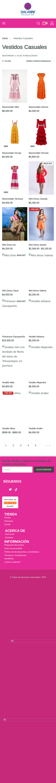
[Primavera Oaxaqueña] (14, 315)
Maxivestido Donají (11, 153)
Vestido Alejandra (37, 382)
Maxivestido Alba (10, 107)
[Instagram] (21, 489)
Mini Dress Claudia (38, 199)
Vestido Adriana (36, 336)
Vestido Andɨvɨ (36, 428)
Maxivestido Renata (39, 153)
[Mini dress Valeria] (41, 269)
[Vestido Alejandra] (41, 361)
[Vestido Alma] (14, 407)
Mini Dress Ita (9, 245)
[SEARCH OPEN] (38, 23)
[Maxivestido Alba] (14, 86)
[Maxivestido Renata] (41, 132)
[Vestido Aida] (14, 361)
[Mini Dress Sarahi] (41, 224)
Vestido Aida (8, 382)
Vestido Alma (8, 428)
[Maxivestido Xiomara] (14, 178)
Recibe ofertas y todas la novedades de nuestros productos (26, 462)
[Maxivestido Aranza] (41, 86)
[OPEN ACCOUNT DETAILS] (52, 23)
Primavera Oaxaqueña (13, 336)
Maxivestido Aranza (38, 107)
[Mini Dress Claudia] (41, 178)
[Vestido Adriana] (41, 315)
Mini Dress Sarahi (37, 245)
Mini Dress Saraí (10, 290)
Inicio (5, 38)
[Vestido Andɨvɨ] (41, 407)
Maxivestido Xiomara (12, 199)
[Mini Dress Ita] (14, 224)
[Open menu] (3, 23)
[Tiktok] (16, 489)
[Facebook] (4, 489)
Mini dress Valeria (37, 290)
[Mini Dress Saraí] (14, 269)
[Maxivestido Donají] (14, 132)
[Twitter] (10, 489)
